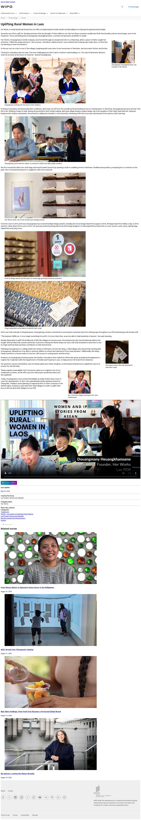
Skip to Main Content (8, 2)
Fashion (3, 520)
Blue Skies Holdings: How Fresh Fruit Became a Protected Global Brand (31, 711)
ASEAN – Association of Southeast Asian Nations (17, 514)
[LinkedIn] (9, 524)
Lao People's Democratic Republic (12, 516)
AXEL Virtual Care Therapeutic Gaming (17, 649)
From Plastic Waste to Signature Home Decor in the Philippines (27, 587)
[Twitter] (7, 524)
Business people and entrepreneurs (13, 518)
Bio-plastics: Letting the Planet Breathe (17, 773)
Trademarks (5, 512)
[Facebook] (5, 524)
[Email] (11, 524)
